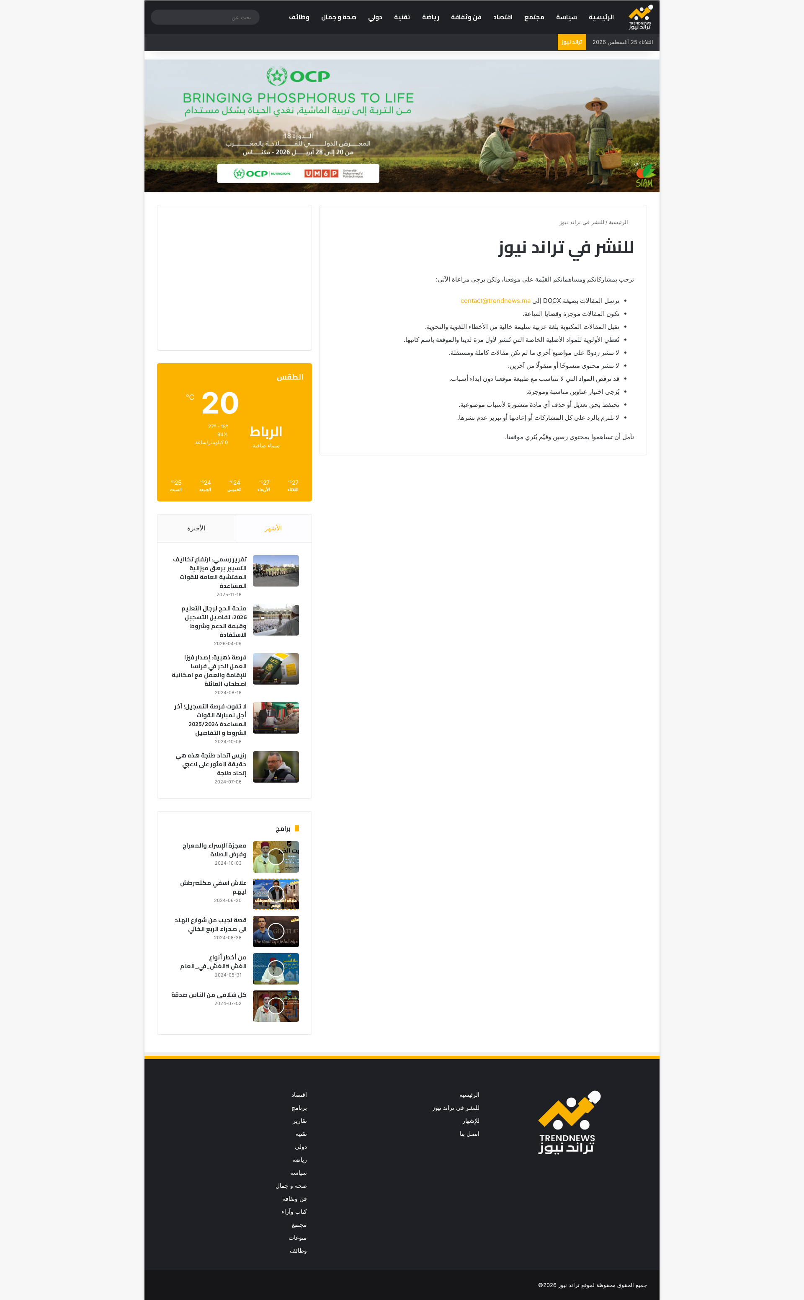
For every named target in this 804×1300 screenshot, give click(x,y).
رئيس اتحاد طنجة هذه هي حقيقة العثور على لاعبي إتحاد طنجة (211, 764)
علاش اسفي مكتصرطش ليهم (213, 887)
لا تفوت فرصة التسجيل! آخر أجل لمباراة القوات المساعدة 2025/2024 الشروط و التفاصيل (210, 719)
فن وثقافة (466, 17)
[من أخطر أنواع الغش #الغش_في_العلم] (276, 969)
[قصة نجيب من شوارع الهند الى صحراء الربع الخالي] (276, 931)
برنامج (299, 1107)
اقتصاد (503, 17)
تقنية (402, 17)
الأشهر (273, 528)
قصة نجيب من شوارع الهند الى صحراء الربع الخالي (211, 924)
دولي (375, 17)
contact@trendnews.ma (496, 301)
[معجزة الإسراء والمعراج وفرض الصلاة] (276, 857)
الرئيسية (601, 17)
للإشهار (470, 1120)
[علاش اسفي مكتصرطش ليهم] (276, 894)
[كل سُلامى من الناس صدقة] (276, 1006)
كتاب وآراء (294, 1211)
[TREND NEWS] (641, 17)
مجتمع (534, 17)
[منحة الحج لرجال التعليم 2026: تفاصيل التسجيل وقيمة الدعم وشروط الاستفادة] (276, 620)
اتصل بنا (469, 1133)
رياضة (430, 17)
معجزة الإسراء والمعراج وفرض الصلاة (215, 850)
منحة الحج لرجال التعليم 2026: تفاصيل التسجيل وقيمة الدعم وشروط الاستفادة (214, 621)
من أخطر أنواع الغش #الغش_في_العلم (213, 962)
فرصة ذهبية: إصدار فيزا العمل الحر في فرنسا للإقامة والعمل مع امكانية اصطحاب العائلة (209, 670)
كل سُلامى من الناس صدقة (209, 994)
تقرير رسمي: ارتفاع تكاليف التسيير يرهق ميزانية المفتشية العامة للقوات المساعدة (210, 572)
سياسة (566, 17)
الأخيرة (196, 528)
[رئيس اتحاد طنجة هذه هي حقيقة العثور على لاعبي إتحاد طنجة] (276, 767)
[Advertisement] (228, 276)
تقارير (300, 1120)
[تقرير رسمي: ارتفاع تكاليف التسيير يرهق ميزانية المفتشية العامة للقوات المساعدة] (276, 571)
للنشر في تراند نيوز (455, 1107)
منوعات (298, 1237)
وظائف (299, 17)
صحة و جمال (338, 17)
